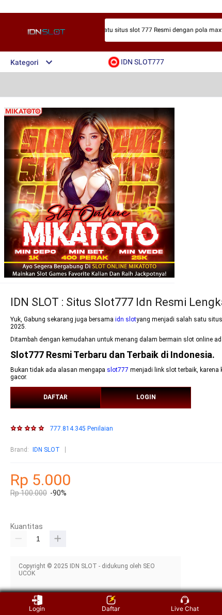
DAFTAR (55, 397)
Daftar (111, 608)
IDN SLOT (46, 449)
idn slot (125, 319)
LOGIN (146, 397)
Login (37, 608)
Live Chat (185, 608)
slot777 (118, 369)
